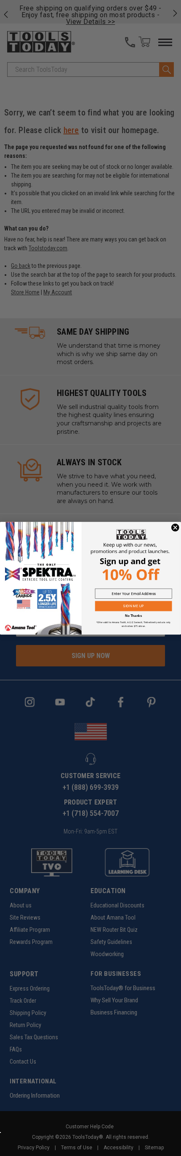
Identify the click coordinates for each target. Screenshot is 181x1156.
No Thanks (133, 616)
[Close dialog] (175, 527)
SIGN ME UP (133, 605)
